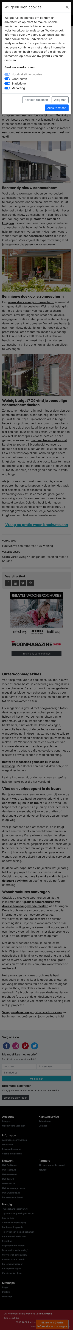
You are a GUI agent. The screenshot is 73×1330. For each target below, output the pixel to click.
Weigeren (60, 99)
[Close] (67, 7)
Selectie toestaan (36, 99)
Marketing (18, 88)
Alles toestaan (56, 108)
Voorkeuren (19, 79)
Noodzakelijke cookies (27, 74)
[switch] (7, 78)
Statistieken (19, 83)
